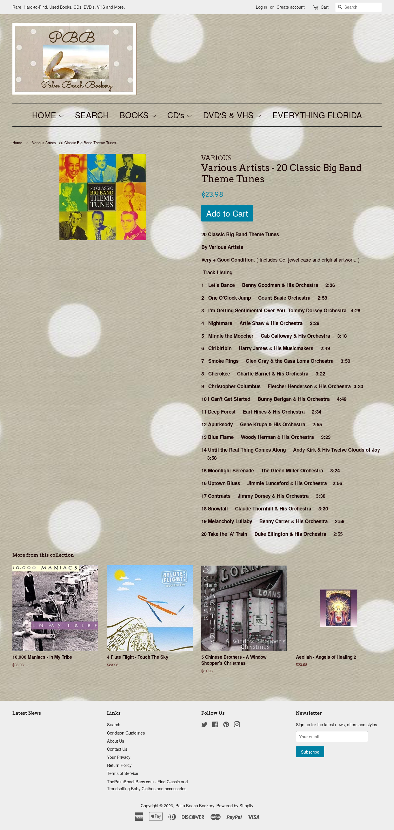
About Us (115, 741)
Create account (291, 7)
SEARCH (92, 115)
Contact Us (117, 749)
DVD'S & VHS (229, 115)
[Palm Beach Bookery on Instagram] (237, 725)
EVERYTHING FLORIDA (317, 115)
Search (113, 724)
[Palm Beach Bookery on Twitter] (204, 725)
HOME (45, 115)
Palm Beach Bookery (194, 805)
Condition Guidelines (126, 733)
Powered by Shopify (234, 805)
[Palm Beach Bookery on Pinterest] (226, 725)
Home (17, 142)
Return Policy (119, 765)
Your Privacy (118, 757)
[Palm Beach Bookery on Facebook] (215, 725)
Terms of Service (122, 773)
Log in (261, 7)
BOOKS (135, 115)
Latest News (26, 713)
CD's (177, 115)
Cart (325, 7)
